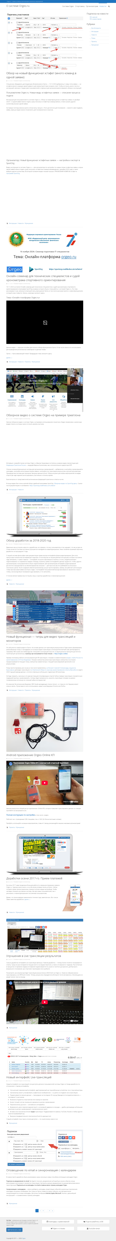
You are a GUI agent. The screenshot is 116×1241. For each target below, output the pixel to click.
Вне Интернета (96, 28)
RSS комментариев (95, 19)
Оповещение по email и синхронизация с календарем (41, 1170)
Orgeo (24, 1238)
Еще (44, 41)
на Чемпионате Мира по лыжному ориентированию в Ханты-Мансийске (54, 670)
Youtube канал (94, 1228)
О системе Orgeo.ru (18, 5)
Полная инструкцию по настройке (20, 815)
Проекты (28, 362)
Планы (93, 38)
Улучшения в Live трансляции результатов (33, 956)
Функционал (29, 223)
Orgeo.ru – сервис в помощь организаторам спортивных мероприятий (25, 1)
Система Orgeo (68, 6)
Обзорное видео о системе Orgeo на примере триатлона (43, 415)
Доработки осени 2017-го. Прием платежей (34, 878)
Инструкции (13, 223)
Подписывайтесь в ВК (94, 1222)
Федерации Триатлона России (16, 465)
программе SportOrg (13, 173)
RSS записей (93, 17)
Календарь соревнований (58, 1222)
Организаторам (92, 6)
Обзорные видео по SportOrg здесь (65, 483)
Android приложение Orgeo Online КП (30, 755)
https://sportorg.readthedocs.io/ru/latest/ (42, 485)
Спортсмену (80, 6)
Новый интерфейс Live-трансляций (28, 1077)
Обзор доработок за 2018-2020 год (28, 540)
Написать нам (15, 1230)
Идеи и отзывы (59, 1228)
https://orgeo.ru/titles (61, 653)
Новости (102, 6)
